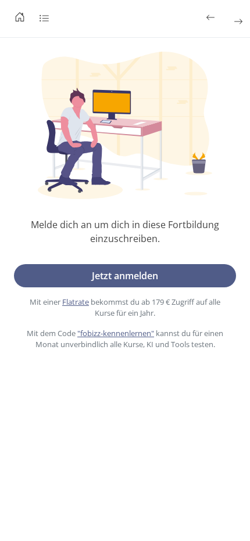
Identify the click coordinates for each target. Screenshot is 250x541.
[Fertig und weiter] (237, 21)
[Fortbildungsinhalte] (44, 18)
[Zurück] (211, 17)
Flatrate (75, 302)
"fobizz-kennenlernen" (115, 333)
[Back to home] (20, 19)
